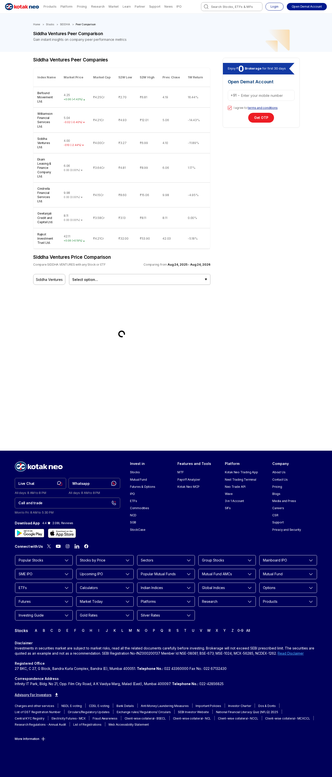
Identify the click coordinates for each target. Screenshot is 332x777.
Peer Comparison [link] (86, 24)
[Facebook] (86, 546)
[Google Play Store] (29, 533)
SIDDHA (65, 24)
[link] (40, 483)
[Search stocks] (206, 6)
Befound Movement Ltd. (45, 97)
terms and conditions (262, 108)
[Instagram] (67, 546)
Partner (140, 6)
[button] (307, 7)
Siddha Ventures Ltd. (43, 143)
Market (114, 6)
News (168, 6)
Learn (127, 6)
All (248, 630)
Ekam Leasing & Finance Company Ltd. (44, 168)
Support (155, 6)
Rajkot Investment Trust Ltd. (45, 238)
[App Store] (62, 533)
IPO (178, 6)
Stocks (50, 24)
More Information (27, 739)
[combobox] (231, 6)
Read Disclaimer (291, 653)
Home (36, 24)
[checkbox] (230, 108)
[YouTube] (58, 546)
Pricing (82, 6)
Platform (66, 6)
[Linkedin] (76, 546)
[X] (48, 546)
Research (98, 6)
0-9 (240, 630)
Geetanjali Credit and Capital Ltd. (45, 218)
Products (49, 6)
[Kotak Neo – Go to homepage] (22, 7)
